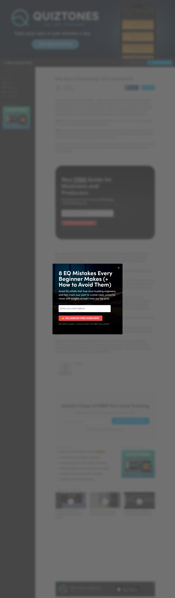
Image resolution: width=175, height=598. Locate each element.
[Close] (118, 267)
